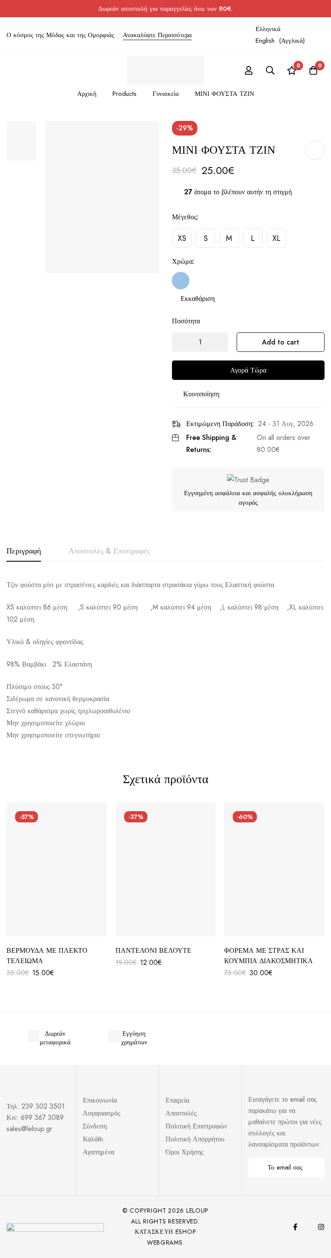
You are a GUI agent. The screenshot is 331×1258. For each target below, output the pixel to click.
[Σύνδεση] (248, 70)
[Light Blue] (180, 280)
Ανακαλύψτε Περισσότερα (157, 35)
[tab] (23, 551)
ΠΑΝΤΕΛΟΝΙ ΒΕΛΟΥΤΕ (153, 950)
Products (124, 93)
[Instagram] (321, 1226)
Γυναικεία (166, 93)
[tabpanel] (165, 660)
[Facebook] (295, 1226)
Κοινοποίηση (201, 394)
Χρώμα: (183, 261)
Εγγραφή (315, 1167)
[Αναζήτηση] (270, 70)
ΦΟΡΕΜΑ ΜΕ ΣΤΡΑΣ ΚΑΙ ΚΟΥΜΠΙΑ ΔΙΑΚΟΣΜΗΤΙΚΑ (268, 955)
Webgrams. (165, 1242)
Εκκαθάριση (198, 298)
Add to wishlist (315, 150)
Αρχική (87, 93)
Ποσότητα (186, 321)
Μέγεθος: (185, 217)
